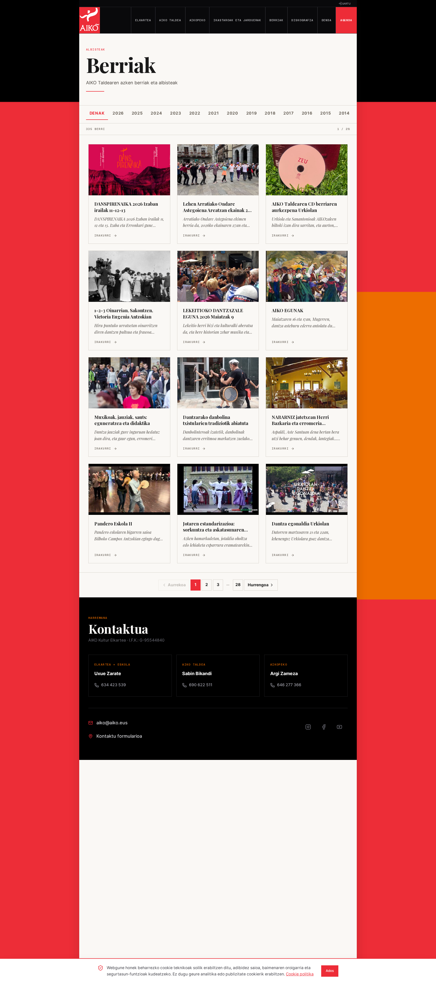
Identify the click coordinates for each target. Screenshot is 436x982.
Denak (97, 113)
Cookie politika (300, 974)
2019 (251, 113)
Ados (330, 971)
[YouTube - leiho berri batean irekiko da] (342, 729)
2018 (270, 113)
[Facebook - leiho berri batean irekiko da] (326, 729)
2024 (156, 113)
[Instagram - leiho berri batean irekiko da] (310, 729)
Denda (327, 20)
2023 (175, 113)
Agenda (346, 20)
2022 (194, 113)
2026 (118, 113)
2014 (344, 113)
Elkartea (143, 20)
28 (237, 584)
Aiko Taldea (170, 20)
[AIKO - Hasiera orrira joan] (89, 20)
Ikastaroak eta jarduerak (237, 20)
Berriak (276, 20)
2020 (232, 113)
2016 (307, 113)
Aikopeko (197, 20)
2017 (288, 113)
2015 (325, 113)
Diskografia (302, 20)
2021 (213, 113)
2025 (137, 113)
